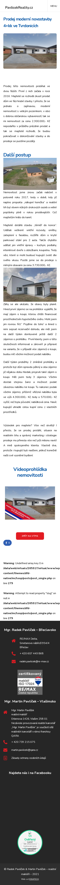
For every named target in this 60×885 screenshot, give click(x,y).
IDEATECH (34, 879)
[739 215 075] (30, 742)
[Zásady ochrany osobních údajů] (30, 758)
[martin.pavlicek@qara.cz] (30, 750)
